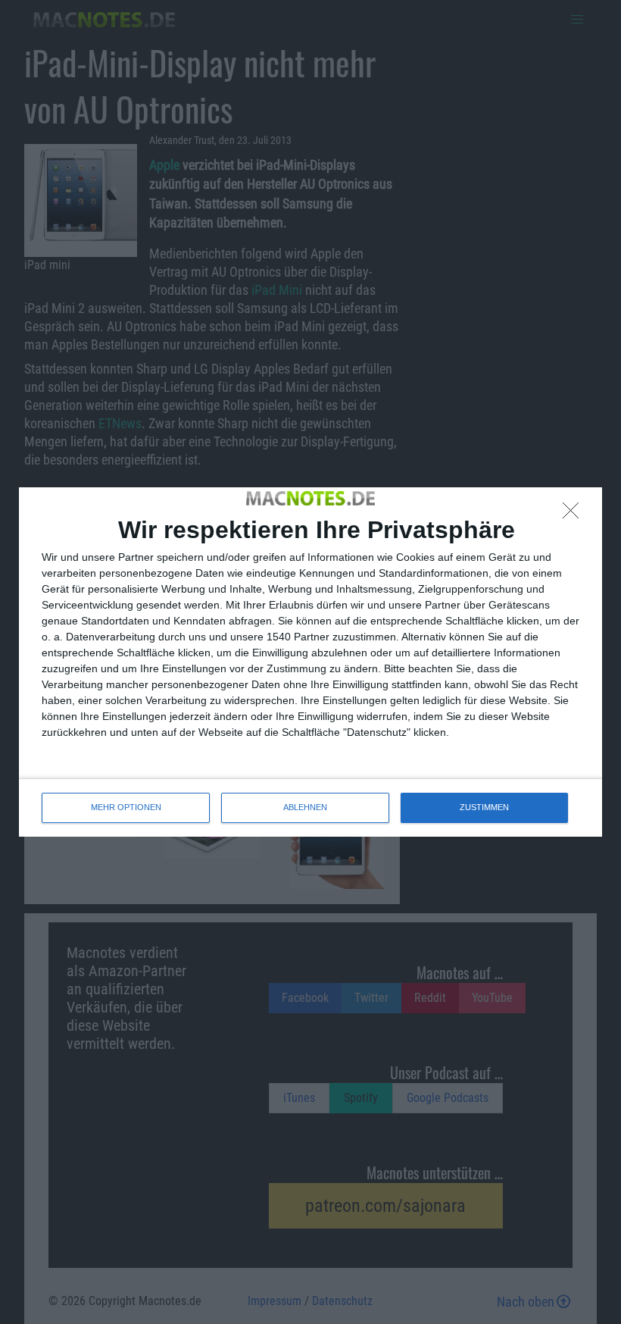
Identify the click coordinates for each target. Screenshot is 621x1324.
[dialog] (310, 661)
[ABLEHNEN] (575, 514)
